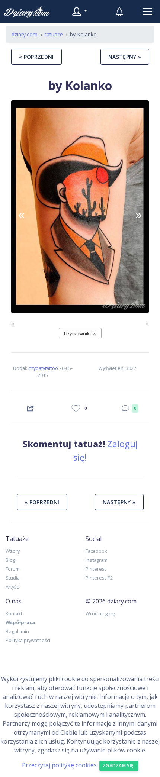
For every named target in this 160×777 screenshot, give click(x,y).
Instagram (97, 560)
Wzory (13, 551)
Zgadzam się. (119, 766)
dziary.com (25, 34)
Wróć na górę (100, 613)
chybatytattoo (43, 368)
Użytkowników (80, 333)
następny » (124, 56)
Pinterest (96, 568)
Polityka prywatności (28, 640)
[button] (21, 214)
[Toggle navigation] (147, 11)
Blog (10, 560)
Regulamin (17, 631)
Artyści (13, 586)
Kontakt (14, 613)
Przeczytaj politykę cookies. (60, 765)
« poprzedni (36, 56)
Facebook (96, 551)
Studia (13, 577)
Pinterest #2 (99, 577)
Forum (13, 568)
